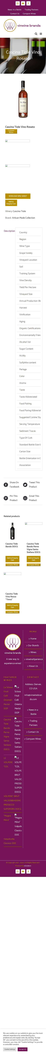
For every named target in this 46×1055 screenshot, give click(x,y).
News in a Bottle (33, 712)
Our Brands (33, 645)
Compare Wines (11, 131)
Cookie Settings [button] (10, 1049)
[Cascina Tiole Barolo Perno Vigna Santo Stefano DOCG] (33, 531)
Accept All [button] (22, 1049)
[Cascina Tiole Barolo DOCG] (12, 531)
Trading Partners (33, 723)
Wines (33, 652)
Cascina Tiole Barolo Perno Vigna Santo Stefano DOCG (33, 548)
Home (33, 639)
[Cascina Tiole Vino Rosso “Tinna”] (12, 581)
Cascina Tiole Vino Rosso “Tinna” (12, 596)
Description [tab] (9, 231)
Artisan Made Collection (23, 218)
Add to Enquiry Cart (11, 202)
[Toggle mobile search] (36, 33)
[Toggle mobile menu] (41, 33)
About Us (33, 666)
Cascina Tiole (19, 211)
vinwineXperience (33, 659)
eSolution (27, 865)
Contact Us (33, 732)
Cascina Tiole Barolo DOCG (12, 545)
